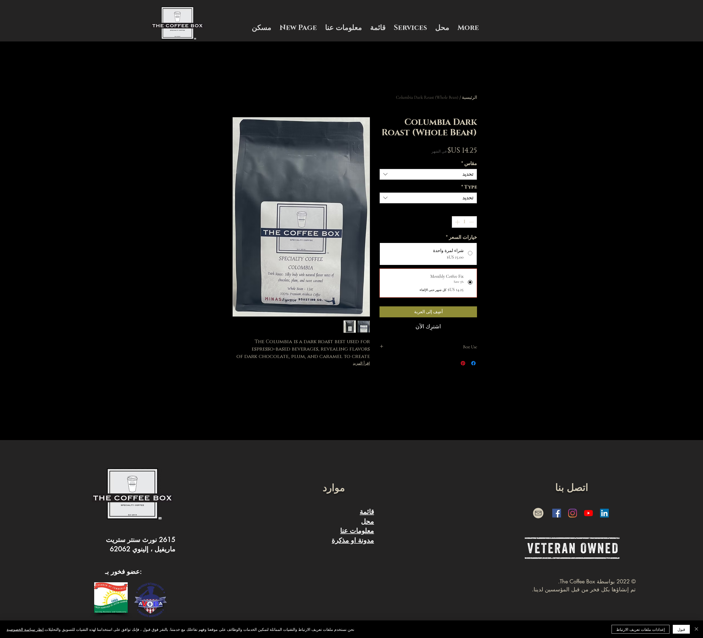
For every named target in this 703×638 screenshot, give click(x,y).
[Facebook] (556, 513)
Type (469, 187)
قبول (681, 629)
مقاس (469, 164)
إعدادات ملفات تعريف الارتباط (640, 629)
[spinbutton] (464, 222)
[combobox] (428, 174)
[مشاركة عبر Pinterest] (463, 363)
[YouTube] (588, 513)
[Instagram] (572, 513)
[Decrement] (472, 222)
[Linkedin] (604, 513)
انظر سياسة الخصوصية (25, 629)
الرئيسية (469, 97)
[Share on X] (452, 363)
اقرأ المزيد (361, 363)
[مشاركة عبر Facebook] (473, 363)
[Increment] (457, 222)
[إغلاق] (696, 629)
